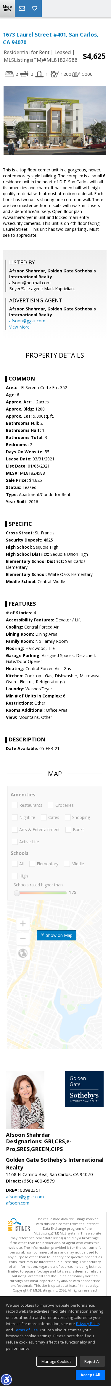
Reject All (92, 1361)
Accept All (90, 1374)
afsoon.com (17, 1203)
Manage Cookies (56, 1361)
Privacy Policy (88, 1323)
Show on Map (59, 935)
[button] (6, 1379)
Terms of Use (26, 1330)
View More (19, 327)
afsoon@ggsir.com (27, 320)
